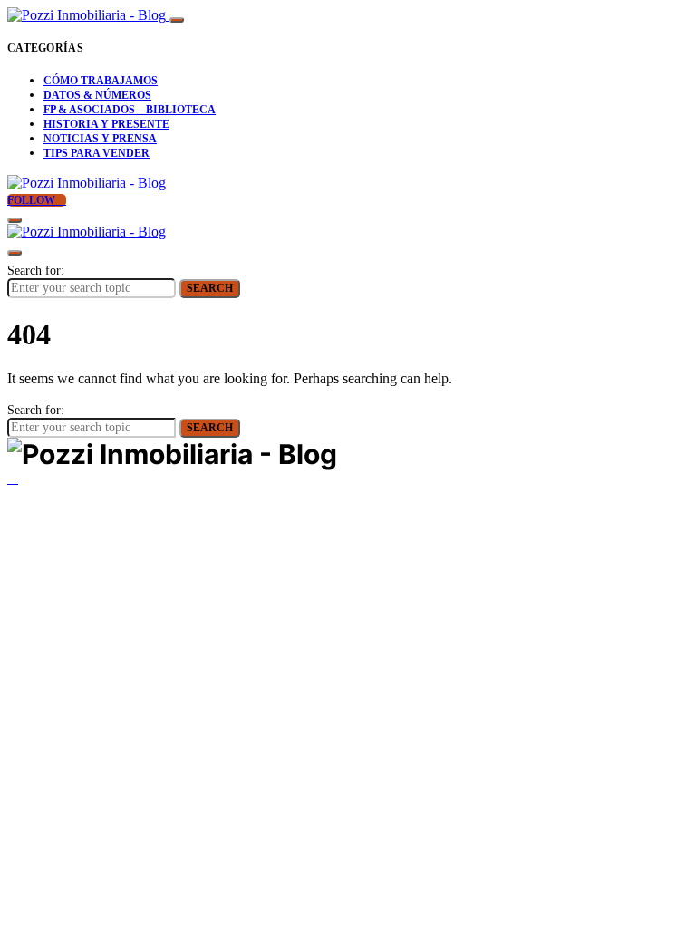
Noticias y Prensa (100, 138)
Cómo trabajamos (101, 80)
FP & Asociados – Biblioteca (130, 109)
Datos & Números (97, 95)
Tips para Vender (97, 153)
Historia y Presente (106, 124)
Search (210, 288)
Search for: (35, 270)
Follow (32, 200)
